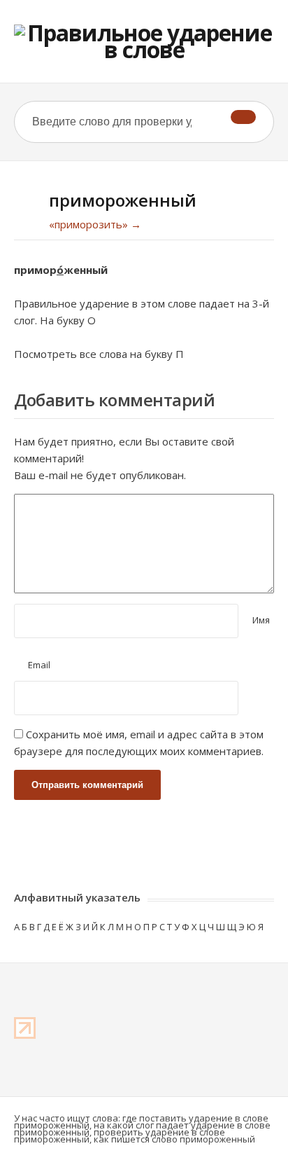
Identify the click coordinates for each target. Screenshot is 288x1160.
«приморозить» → (95, 224)
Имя (261, 620)
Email (39, 664)
